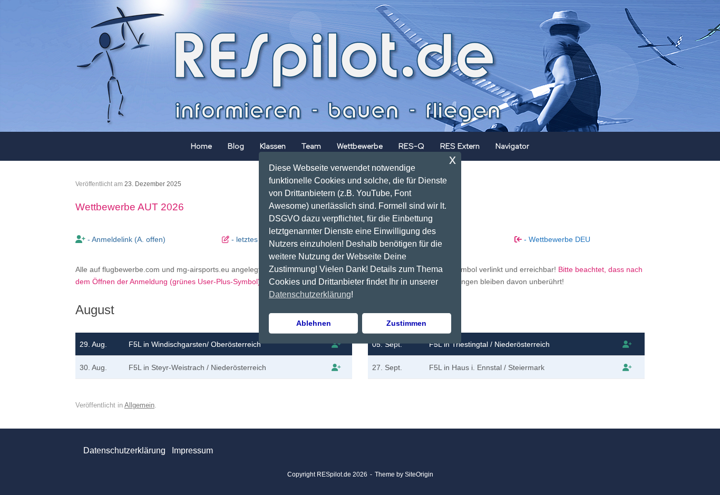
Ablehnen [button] (313, 323)
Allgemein (139, 405)
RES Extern (460, 146)
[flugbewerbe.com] (336, 344)
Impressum (192, 450)
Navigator (512, 146)
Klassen (273, 146)
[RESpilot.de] (292, 66)
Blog (236, 146)
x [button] (452, 159)
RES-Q (411, 146)
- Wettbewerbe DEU (556, 239)
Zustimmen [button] (406, 323)
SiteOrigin (419, 474)
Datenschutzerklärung (124, 450)
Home (201, 146)
